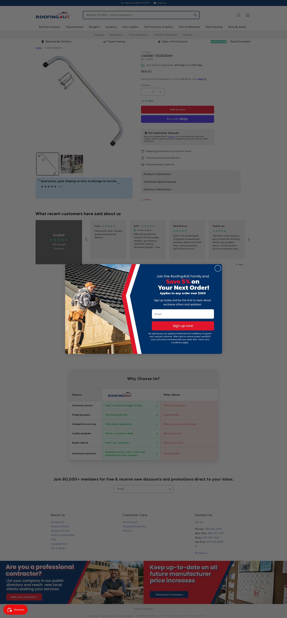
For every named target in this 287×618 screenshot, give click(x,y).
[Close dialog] (218, 268)
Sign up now (183, 325)
